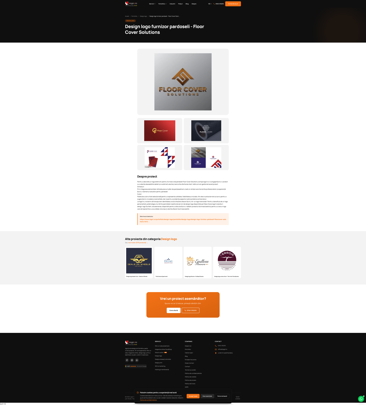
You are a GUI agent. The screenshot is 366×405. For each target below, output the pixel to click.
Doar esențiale (207, 396)
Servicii (151, 4)
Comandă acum (233, 4)
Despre (194, 4)
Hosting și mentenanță (162, 369)
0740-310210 (220, 4)
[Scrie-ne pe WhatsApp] (361, 399)
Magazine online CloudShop (163, 349)
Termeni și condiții (190, 370)
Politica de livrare (190, 384)
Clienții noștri (189, 353)
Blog (187, 4)
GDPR (186, 387)
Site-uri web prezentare (162, 346)
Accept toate (193, 396)
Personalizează (222, 396)
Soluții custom (160, 352)
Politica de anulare (190, 380)
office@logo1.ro (222, 349)
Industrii (172, 4)
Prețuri (180, 4)
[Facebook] (127, 360)
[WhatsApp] (137, 360)
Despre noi (188, 346)
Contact (187, 366)
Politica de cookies (190, 377)
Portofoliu (162, 4)
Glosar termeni (189, 363)
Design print (158, 363)
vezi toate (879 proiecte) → (138, 243)
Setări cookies (237, 398)
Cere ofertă (173, 310)
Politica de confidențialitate (193, 373)
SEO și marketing (160, 366)
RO (209, 4)
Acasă (127, 16)
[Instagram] (132, 360)
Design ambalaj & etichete (163, 359)
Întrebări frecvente (190, 360)
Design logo (143, 16)
